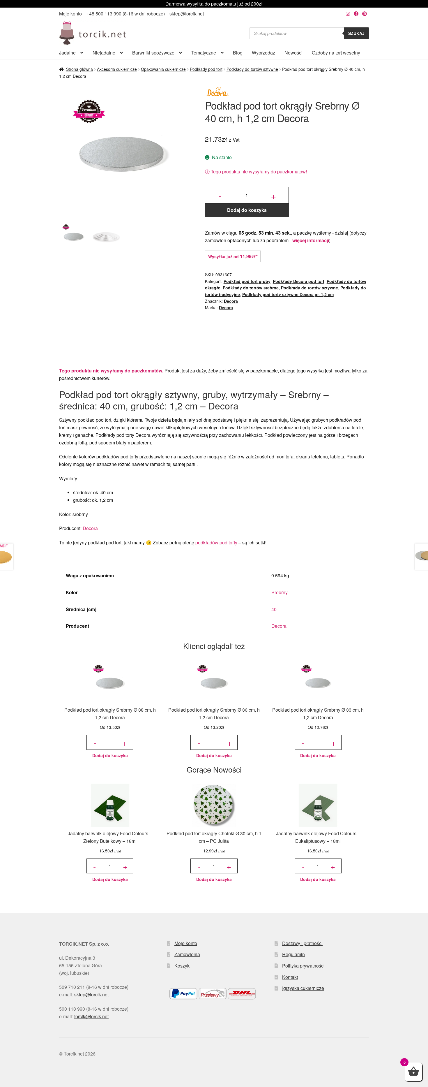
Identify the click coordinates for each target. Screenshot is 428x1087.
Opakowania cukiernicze (163, 69)
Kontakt (290, 977)
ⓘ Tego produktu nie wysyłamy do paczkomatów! (256, 171)
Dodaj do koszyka (247, 210)
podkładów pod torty (216, 542)
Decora (231, 301)
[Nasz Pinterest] (364, 13)
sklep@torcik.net (186, 13)
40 (274, 609)
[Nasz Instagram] (348, 13)
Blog (238, 52)
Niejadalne (104, 52)
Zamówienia (187, 954)
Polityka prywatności (303, 965)
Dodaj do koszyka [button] (110, 755)
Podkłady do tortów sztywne (252, 69)
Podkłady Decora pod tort (298, 281)
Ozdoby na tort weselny (336, 52)
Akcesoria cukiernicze (117, 69)
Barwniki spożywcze (153, 52)
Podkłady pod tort (206, 69)
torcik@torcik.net (91, 1016)
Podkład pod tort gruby (247, 281)
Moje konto (70, 13)
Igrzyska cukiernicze (303, 988)
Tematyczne (203, 52)
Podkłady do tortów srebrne (251, 288)
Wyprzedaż (263, 52)
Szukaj (356, 33)
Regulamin (293, 954)
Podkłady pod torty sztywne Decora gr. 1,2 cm (288, 294)
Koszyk (182, 965)
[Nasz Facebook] (356, 13)
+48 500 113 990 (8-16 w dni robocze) (125, 13)
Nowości (293, 52)
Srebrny (279, 592)
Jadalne (67, 52)
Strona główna (79, 69)
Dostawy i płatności (302, 943)
